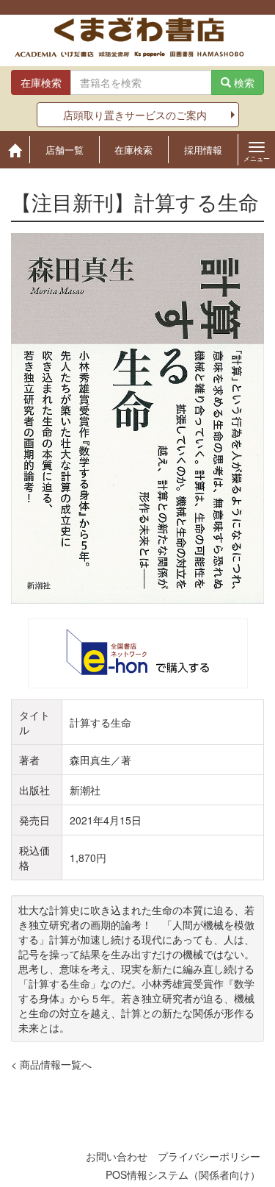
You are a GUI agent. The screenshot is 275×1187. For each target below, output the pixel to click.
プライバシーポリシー (209, 1156)
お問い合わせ (116, 1156)
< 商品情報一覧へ (51, 1064)
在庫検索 (133, 150)
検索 (242, 82)
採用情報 (203, 150)
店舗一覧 (64, 150)
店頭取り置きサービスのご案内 (135, 114)
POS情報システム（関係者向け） (183, 1174)
